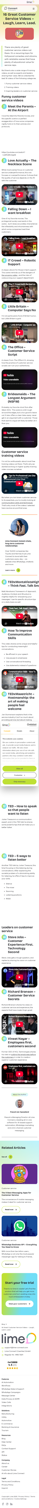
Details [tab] (19, 731)
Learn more (10, 570)
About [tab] (32, 731)
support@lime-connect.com (16, 1347)
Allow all (19, 769)
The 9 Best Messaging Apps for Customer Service (16, 1194)
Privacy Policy (24, 1496)
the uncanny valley (9, 275)
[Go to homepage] (10, 9)
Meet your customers (18, 1304)
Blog (3, 1324)
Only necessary (19, 782)
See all (4, 1157)
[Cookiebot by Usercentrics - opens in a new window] (28, 724)
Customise (18, 775)
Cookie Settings (20, 1499)
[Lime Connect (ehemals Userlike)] (19, 1365)
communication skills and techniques (17, 503)
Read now (12, 1210)
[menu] (33, 8)
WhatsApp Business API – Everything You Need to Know (19, 1245)
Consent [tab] (7, 731)
